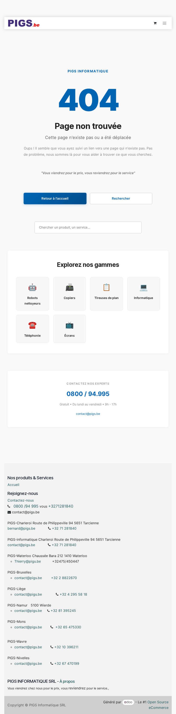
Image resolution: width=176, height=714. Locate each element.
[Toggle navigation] (164, 23)
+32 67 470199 (66, 663)
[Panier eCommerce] (155, 23)
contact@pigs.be (88, 413)
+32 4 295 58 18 (74, 594)
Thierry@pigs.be (27, 561)
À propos (67, 681)
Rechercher (121, 198)
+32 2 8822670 (64, 578)
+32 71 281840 (64, 528)
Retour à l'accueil (54, 198)
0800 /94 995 (26, 506)
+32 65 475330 (68, 627)
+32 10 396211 (66, 647)
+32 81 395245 (63, 610)
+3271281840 (60, 506)
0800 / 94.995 (88, 393)
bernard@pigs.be (21, 528)
